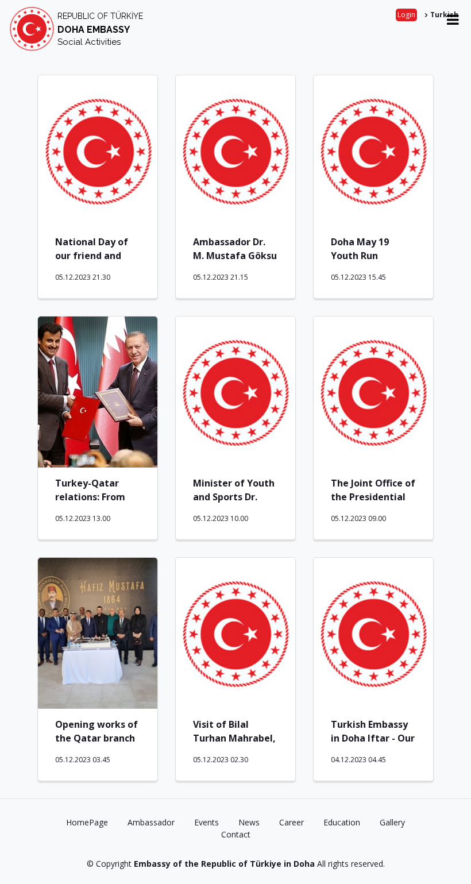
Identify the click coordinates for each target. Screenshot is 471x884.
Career (291, 822)
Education (341, 822)
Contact (235, 834)
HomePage (87, 822)
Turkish (444, 15)
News (249, 822)
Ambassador (151, 822)
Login (406, 15)
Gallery (392, 822)
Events (206, 822)
